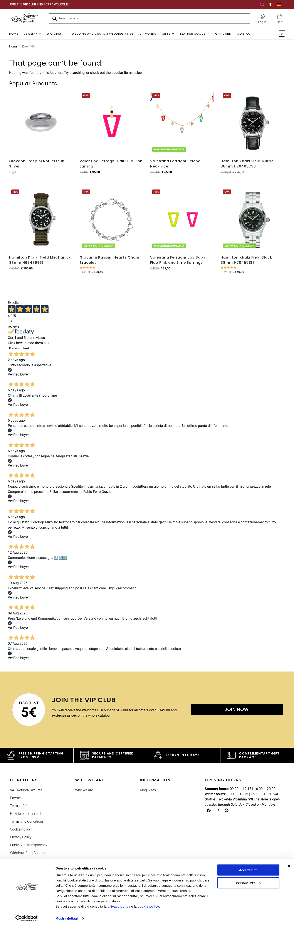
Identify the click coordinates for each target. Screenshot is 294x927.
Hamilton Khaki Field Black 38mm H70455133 (246, 260)
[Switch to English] (262, 4)
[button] (281, 33)
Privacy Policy (21, 837)
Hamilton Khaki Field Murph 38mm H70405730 (247, 164)
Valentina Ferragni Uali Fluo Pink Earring (111, 164)
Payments (17, 798)
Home (13, 46)
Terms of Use (20, 806)
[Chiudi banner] (289, 866)
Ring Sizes (148, 790)
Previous (14, 348)
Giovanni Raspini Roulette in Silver (36, 164)
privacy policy (119, 906)
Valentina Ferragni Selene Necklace (175, 164)
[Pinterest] (226, 810)
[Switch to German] (279, 4)
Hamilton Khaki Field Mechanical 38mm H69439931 (41, 260)
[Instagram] (218, 810)
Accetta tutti (248, 870)
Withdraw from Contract (28, 853)
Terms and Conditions (27, 821)
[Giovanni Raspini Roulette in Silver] (41, 123)
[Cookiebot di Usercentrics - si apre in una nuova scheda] (26, 918)
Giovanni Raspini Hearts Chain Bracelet (109, 260)
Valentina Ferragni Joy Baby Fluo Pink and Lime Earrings (177, 260)
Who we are (84, 790)
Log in (262, 22)
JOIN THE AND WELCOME (39, 4)
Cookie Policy (20, 829)
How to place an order (27, 814)
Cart (280, 22)
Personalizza (245, 883)
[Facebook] (209, 810)
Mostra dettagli (67, 918)
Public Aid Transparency (28, 845)
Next (26, 348)
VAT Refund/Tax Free (26, 790)
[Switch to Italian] (271, 4)
